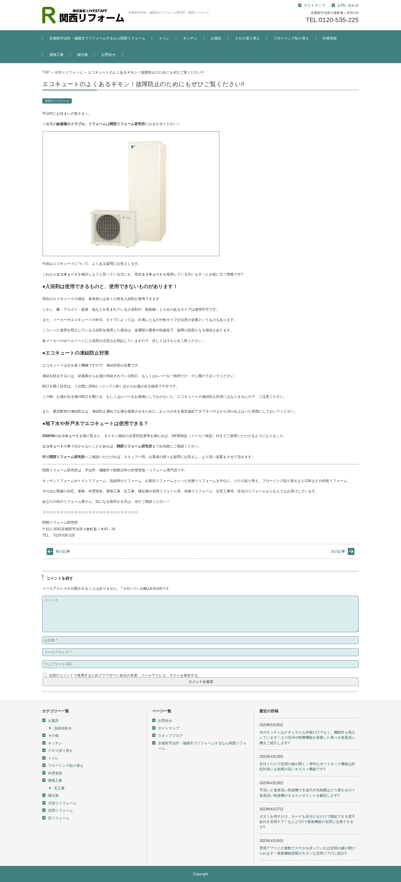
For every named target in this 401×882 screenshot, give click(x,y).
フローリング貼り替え (291, 38)
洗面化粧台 (63, 728)
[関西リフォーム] (83, 15)
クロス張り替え (247, 38)
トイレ (164, 38)
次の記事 (338, 551)
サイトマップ (168, 728)
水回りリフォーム (69, 72)
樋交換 (82, 55)
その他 (53, 736)
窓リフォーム (58, 818)
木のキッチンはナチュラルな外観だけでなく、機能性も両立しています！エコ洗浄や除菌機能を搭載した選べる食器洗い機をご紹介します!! (307, 737)
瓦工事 (59, 788)
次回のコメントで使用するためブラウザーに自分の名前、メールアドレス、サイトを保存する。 (125, 675)
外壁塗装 (330, 38)
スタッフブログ (170, 736)
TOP (46, 72)
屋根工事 (56, 55)
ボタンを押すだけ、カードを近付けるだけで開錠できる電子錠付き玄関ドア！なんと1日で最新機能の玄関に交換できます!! (307, 821)
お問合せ (108, 55)
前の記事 (63, 551)
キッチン (190, 38)
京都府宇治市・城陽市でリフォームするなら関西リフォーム (97, 38)
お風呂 (216, 38)
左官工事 (325, 53)
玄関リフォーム (60, 810)
